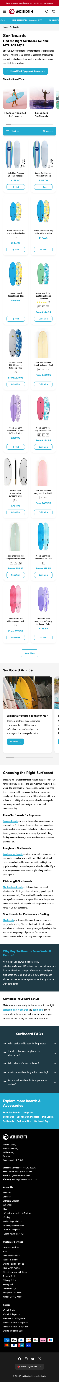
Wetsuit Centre (24, 1376)
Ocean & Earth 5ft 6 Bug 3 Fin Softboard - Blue (43, 231)
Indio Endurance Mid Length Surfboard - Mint (16, 557)
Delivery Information (11, 1255)
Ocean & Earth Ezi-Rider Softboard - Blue (43, 557)
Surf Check (7, 1205)
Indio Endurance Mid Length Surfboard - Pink (43, 491)
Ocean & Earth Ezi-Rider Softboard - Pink (15, 619)
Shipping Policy (9, 1280)
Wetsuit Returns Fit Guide (13, 1264)
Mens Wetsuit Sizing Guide (14, 1318)
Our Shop (7, 1196)
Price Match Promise (11, 1268)
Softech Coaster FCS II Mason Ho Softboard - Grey (15, 365)
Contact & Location (11, 1201)
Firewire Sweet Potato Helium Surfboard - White (15, 493)
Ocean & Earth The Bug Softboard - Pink (43, 429)
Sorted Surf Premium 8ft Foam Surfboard (16, 174)
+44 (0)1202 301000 (23, 1171)
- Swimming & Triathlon (12, 1221)
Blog (5, 1209)
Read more (14, 742)
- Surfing (6, 1217)
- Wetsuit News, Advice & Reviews (17, 1213)
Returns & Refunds (10, 1259)
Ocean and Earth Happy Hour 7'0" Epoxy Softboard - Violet (43, 621)
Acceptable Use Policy (12, 1292)
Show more (29, 653)
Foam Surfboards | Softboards (15, 114)
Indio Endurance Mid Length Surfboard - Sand (43, 363)
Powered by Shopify (38, 1376)
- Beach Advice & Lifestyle (14, 1234)
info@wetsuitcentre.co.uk (19, 1175)
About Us (7, 1192)
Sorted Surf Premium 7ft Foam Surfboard (43, 174)
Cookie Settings (9, 1288)
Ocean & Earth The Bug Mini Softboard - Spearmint (43, 296)
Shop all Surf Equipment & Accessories (27, 71)
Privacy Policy (9, 1284)
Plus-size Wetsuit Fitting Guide (15, 1326)
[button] (4, 11)
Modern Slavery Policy (12, 1297)
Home (5, 27)
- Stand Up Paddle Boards (13, 1225)
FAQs (5, 1251)
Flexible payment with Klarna (15, 1272)
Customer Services (11, 1247)
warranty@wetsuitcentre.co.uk (24, 1179)
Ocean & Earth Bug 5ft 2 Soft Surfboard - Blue (16, 231)
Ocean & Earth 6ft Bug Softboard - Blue (16, 294)
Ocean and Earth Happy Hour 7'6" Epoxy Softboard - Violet (16, 430)
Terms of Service (10, 1276)
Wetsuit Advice (9, 1310)
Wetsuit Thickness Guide (13, 1331)
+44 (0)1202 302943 (27, 1167)
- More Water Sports (11, 1229)
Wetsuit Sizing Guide (11, 1314)
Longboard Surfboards (41, 114)
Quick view (43, 319)
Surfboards (14, 27)
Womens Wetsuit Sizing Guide (15, 1322)
